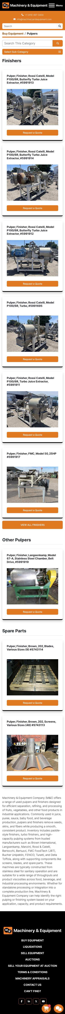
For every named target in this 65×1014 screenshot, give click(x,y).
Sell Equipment (32, 953)
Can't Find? (32, 991)
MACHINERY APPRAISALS (32, 978)
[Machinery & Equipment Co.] (32, 930)
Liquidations (32, 946)
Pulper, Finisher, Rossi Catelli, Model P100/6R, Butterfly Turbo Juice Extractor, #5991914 (30, 155)
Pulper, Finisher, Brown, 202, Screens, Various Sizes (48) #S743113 (31, 723)
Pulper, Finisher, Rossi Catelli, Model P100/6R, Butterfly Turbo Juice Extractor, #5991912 (30, 230)
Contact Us (32, 984)
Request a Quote (32, 132)
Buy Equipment (32, 940)
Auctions (32, 959)
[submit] (60, 26)
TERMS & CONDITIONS (32, 972)
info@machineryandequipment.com (34, 19)
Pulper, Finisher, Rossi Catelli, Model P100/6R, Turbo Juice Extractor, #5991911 (30, 381)
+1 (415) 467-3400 (34, 15)
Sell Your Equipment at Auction (32, 965)
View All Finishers (33, 524)
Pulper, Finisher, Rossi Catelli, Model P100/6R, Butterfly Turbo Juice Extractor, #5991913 (30, 79)
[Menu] (52, 5)
